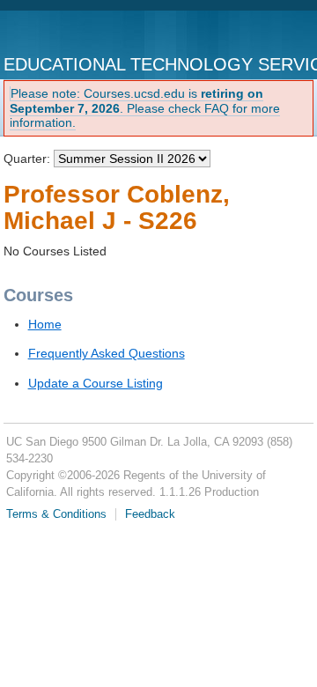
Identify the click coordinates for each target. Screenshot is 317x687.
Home (45, 324)
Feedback (150, 514)
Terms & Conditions (56, 514)
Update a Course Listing (95, 383)
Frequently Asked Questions (106, 353)
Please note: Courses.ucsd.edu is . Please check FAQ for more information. (145, 108)
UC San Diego (77, 33)
